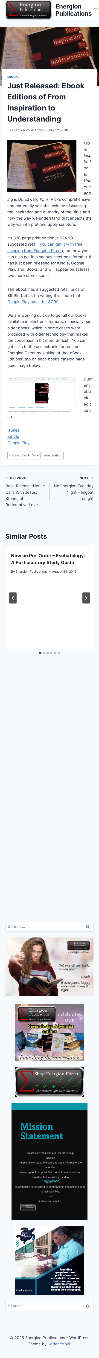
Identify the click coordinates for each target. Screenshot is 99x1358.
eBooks (13, 76)
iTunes (13, 430)
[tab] (40, 653)
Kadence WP (59, 1344)
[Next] (86, 598)
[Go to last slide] (13, 598)
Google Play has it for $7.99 (33, 301)
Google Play (18, 443)
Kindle (13, 436)
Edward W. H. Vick (23, 455)
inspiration (52, 455)
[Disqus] (49, 737)
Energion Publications (28, 130)
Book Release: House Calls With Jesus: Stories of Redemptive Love (25, 491)
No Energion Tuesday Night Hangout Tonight (73, 488)
